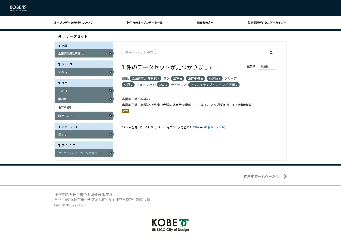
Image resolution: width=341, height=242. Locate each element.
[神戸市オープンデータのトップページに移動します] (20, 8)
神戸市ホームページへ (261, 176)
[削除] (158, 78)
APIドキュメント (213, 127)
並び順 (251, 66)
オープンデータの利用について (73, 22)
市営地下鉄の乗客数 (136, 98)
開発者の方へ (205, 22)
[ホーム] (59, 36)
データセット (77, 36)
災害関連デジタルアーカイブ (266, 22)
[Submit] (271, 52)
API (194, 127)
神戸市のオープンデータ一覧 (145, 22)
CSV (125, 111)
